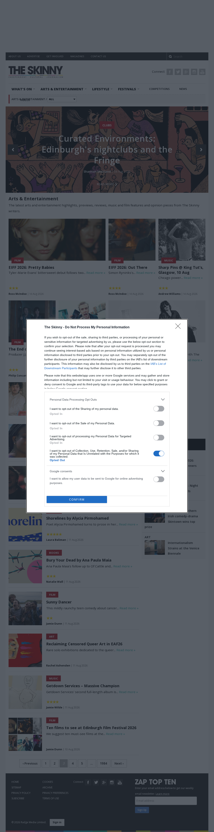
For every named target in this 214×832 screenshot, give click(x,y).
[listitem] (107, 399)
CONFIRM (77, 499)
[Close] (179, 327)
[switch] (158, 408)
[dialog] (107, 416)
